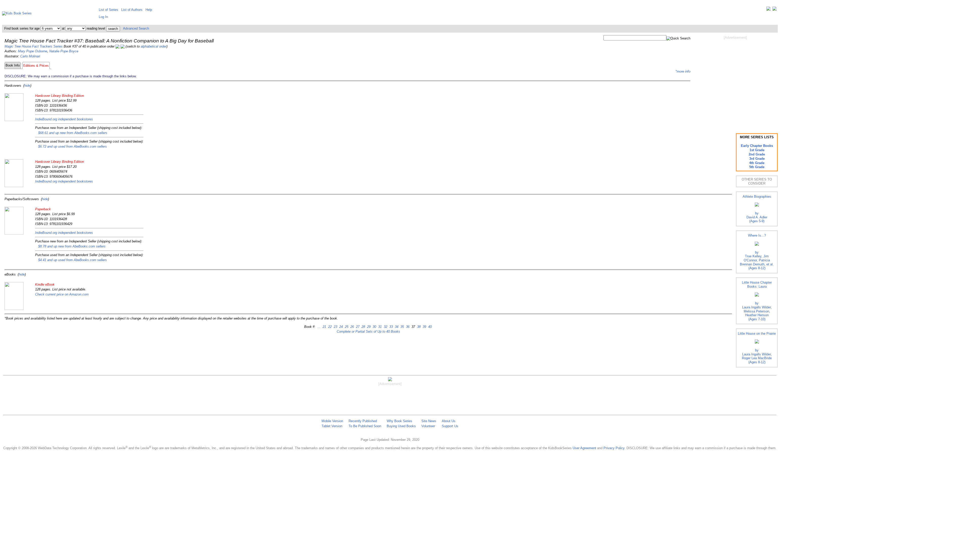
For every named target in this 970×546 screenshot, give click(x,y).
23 (335, 327)
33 (390, 327)
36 (407, 327)
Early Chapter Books (757, 146)
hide (27, 85)
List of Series (108, 10)
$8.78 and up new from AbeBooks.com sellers (72, 246)
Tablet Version (332, 426)
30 (374, 327)
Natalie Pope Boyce (63, 51)
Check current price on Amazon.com (62, 294)
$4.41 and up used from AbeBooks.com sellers (72, 260)
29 (368, 327)
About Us (448, 421)
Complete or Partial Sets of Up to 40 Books (368, 331)
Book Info (13, 65)
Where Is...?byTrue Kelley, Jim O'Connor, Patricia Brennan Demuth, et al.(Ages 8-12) (757, 252)
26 (351, 327)
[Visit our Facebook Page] (774, 10)
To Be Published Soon (365, 426)
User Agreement (584, 448)
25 (346, 327)
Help (149, 10)
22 (329, 327)
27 (357, 327)
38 (418, 327)
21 (324, 327)
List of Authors (131, 10)
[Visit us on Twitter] (768, 10)
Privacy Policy (613, 448)
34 (396, 327)
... (319, 327)
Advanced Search (136, 28)
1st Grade (756, 150)
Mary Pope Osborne (32, 51)
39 (424, 327)
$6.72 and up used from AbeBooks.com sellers (72, 146)
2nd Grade (757, 154)
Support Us (450, 426)
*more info (682, 71)
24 (340, 327)
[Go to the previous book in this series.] (117, 46)
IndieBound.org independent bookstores (64, 119)
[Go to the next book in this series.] (122, 46)
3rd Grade (757, 159)
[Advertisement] (735, 80)
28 (362, 327)
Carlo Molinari (30, 56)
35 (401, 327)
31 (379, 327)
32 (385, 327)
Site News (428, 421)
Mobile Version (332, 421)
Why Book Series (399, 421)
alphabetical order (153, 46)
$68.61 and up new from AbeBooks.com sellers (72, 133)
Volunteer (428, 426)
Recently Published (363, 421)
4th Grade (756, 163)
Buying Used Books (401, 426)
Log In (103, 17)
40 (429, 327)
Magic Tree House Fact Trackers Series (34, 46)
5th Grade (756, 167)
